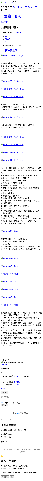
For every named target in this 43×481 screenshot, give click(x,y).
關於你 (16, 385)
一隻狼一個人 (11, 16)
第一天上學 (11, 50)
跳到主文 (4, 22)
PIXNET (9, 449)
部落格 (7, 39)
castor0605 (4, 364)
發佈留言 (4, 405)
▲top (3, 388)
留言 (21, 376)
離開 (12, 477)
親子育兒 (17, 382)
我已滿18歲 (5, 477)
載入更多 (4, 392)
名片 (6, 42)
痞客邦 (16, 376)
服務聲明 (22, 452)
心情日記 (18, 32)
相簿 (6, 37)
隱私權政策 (37, 449)
